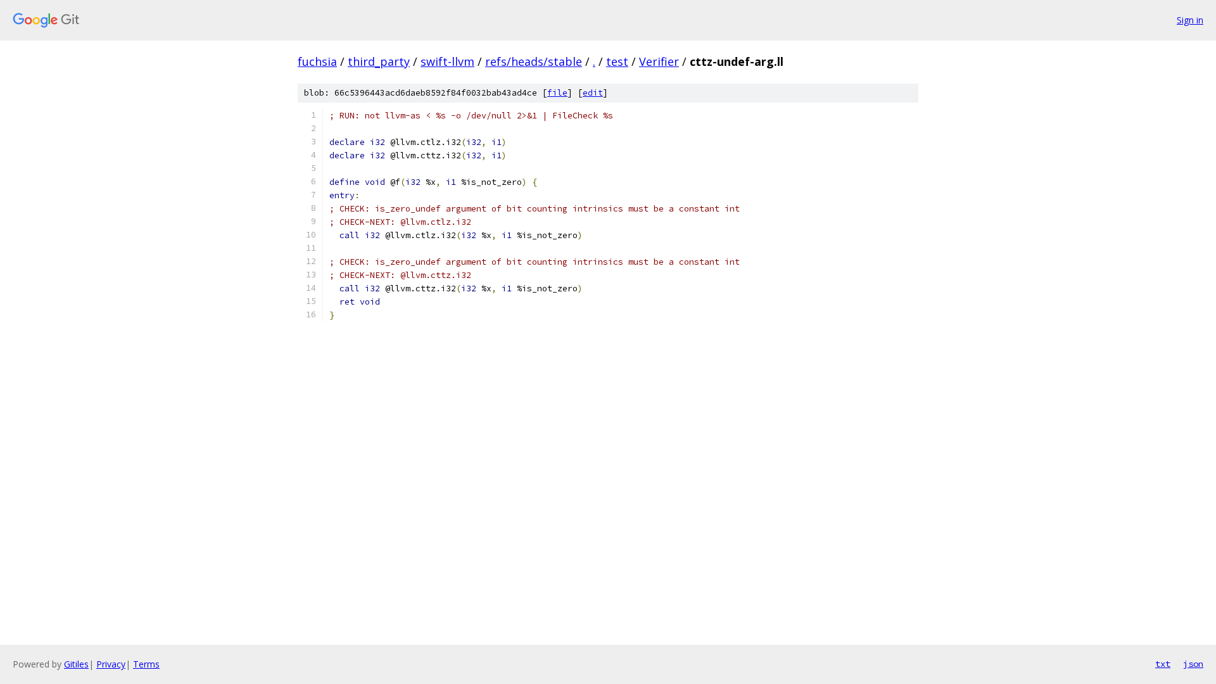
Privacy (110, 664)
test (617, 61)
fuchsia (317, 61)
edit (593, 92)
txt (1162, 663)
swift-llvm (447, 61)
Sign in (1190, 20)
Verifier (659, 61)
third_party (379, 61)
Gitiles (76, 664)
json (1193, 663)
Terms (146, 664)
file (557, 92)
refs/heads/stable (533, 61)
